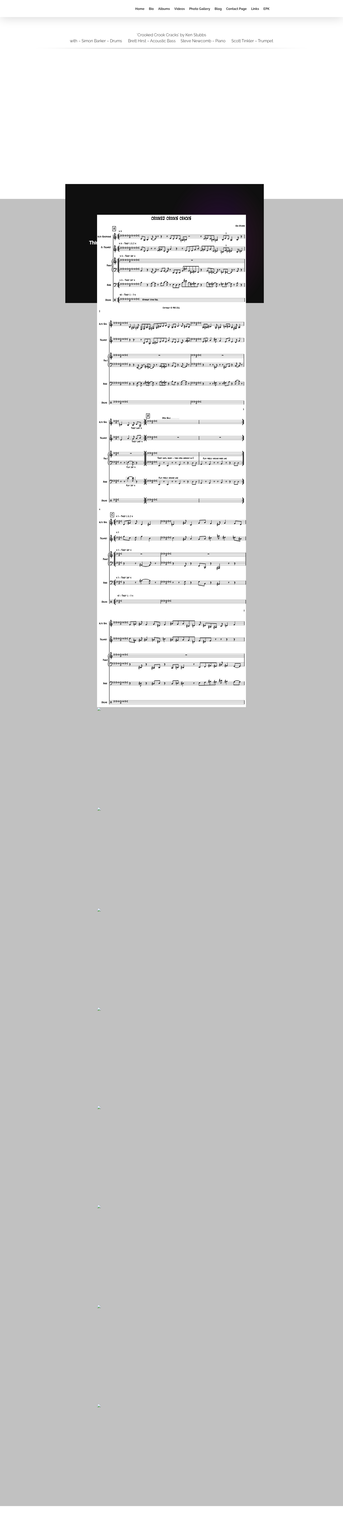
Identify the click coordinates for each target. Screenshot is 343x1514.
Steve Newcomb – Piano (203, 40)
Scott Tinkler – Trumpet (251, 40)
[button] (275, 8)
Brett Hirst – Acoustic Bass (152, 40)
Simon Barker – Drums (102, 40)
